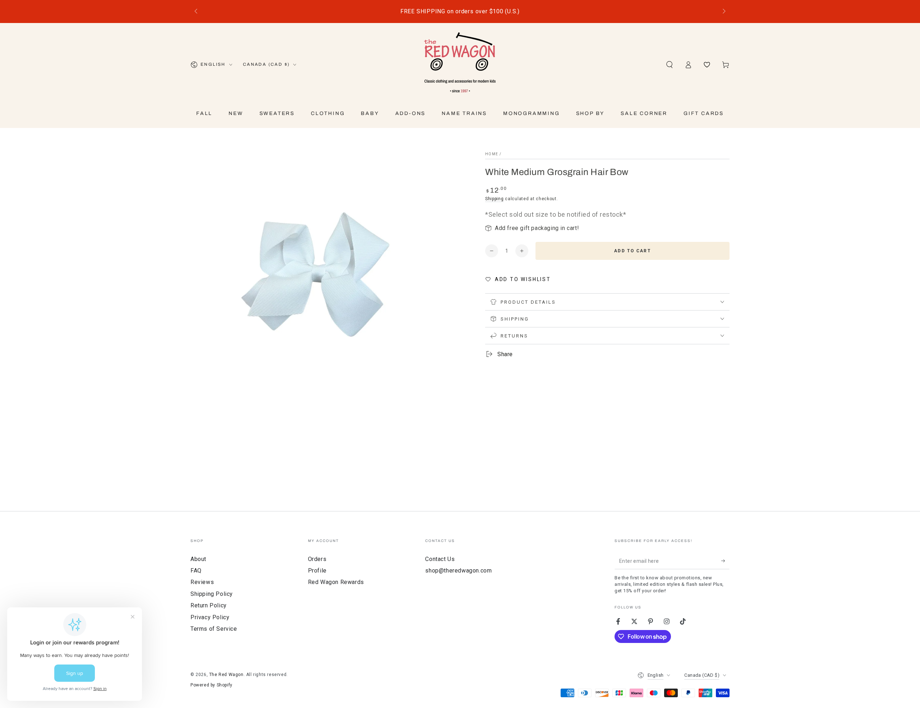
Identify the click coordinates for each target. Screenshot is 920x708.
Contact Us (440, 559)
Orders (317, 559)
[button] (669, 65)
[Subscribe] (725, 561)
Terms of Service (213, 628)
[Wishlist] (707, 65)
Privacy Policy (209, 617)
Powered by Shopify (211, 685)
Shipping (494, 198)
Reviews (202, 582)
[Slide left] (196, 11)
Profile (317, 570)
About (198, 559)
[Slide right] (723, 11)
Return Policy (208, 605)
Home (491, 154)
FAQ (196, 570)
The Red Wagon (226, 674)
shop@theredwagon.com (458, 570)
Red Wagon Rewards (336, 582)
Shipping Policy (211, 593)
